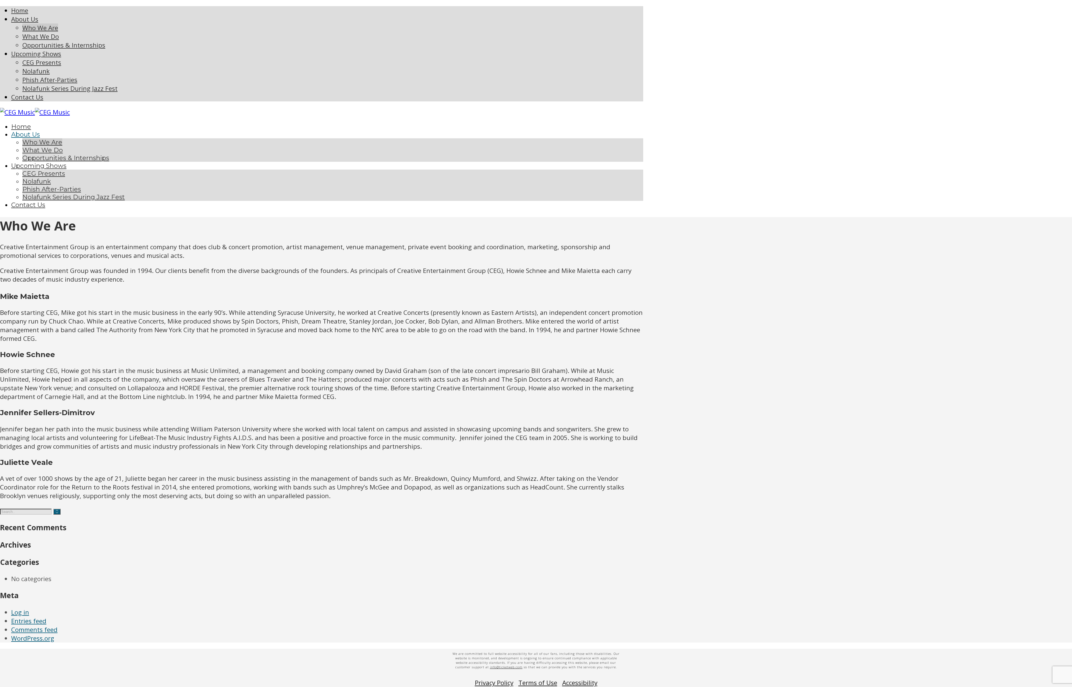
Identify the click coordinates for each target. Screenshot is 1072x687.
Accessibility (579, 682)
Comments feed (34, 629)
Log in (20, 612)
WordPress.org (32, 638)
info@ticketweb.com (506, 667)
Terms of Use (537, 682)
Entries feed (28, 621)
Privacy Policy (494, 682)
